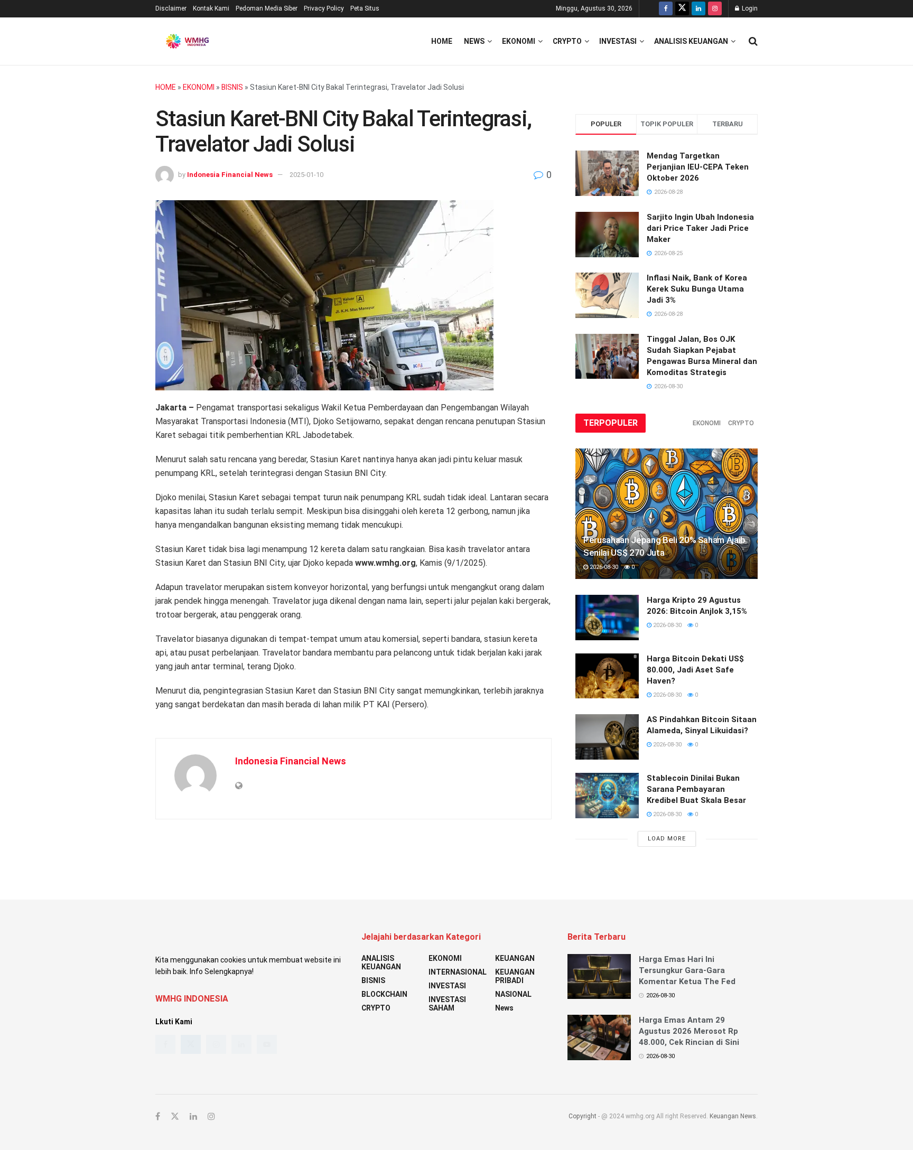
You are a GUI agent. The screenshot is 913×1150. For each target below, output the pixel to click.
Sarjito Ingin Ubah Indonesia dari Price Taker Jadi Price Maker (700, 228)
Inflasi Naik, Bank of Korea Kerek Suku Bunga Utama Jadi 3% (697, 289)
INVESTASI (618, 41)
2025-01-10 (306, 175)
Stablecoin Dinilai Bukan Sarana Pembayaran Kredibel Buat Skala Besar (696, 789)
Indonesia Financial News (230, 175)
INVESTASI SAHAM (447, 1003)
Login (749, 8)
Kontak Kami (211, 8)
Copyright (583, 1116)
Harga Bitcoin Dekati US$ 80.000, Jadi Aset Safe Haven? (695, 670)
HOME (165, 87)
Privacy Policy (324, 8)
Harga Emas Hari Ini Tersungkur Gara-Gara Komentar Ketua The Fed (687, 970)
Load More (667, 838)
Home (441, 41)
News (474, 41)
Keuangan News (733, 1116)
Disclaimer (171, 8)
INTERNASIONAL (457, 972)
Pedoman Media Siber (266, 8)
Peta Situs (364, 8)
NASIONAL (513, 994)
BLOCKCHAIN (384, 994)
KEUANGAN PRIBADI (515, 976)
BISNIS (232, 87)
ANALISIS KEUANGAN (691, 41)
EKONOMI (518, 41)
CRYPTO (567, 41)
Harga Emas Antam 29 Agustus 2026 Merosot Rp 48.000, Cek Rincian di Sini (689, 1031)
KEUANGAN (515, 958)
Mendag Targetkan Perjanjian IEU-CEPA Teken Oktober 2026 (698, 167)
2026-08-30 (603, 567)
